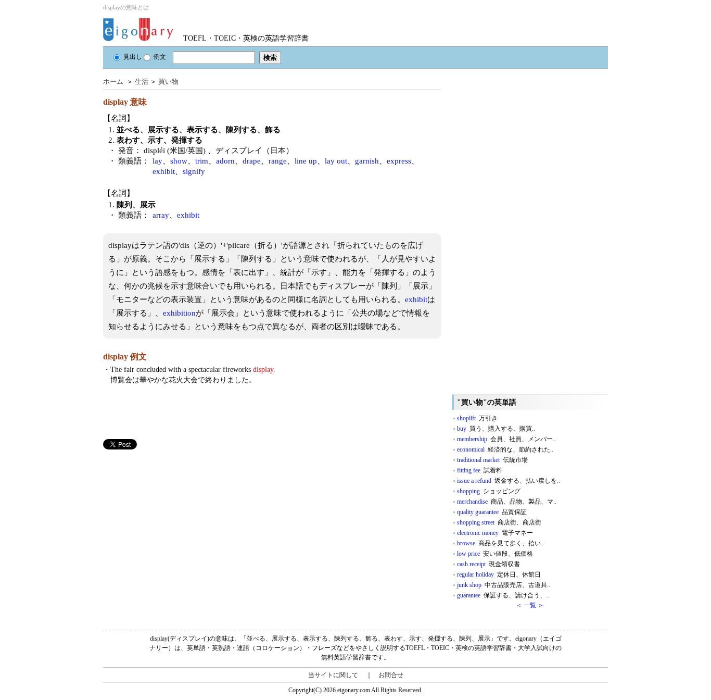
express (399, 161)
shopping (488, 491)
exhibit (164, 171)
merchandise (506, 501)
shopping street (499, 522)
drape (252, 161)
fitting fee (479, 470)
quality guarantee (492, 512)
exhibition (179, 313)
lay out (336, 161)
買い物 (168, 81)
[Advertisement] (181, 522)
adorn (225, 161)
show (178, 161)
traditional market (492, 460)
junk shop (503, 585)
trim (201, 161)
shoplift (477, 418)
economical (505, 449)
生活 (141, 81)
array (161, 215)
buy (496, 428)
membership (506, 439)
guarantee (503, 595)
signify (194, 171)
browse (500, 543)
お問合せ (390, 675)
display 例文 (125, 356)
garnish (367, 161)
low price (495, 553)
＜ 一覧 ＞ (530, 605)
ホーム (113, 81)
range (278, 161)
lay (157, 161)
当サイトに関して (333, 675)
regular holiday (499, 574)
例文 (160, 56)
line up (306, 161)
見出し (132, 56)
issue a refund (508, 480)
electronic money (495, 532)
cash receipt (488, 564)
